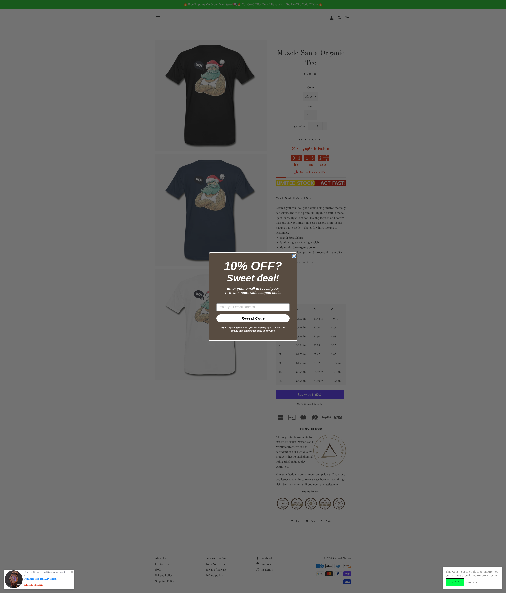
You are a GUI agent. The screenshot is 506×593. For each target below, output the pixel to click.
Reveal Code (253, 318)
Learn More (471, 582)
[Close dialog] (294, 256)
